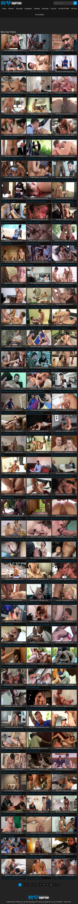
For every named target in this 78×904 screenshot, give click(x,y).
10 (51, 885)
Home (4, 8)
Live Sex (53, 8)
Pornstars (45, 8)
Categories (28, 8)
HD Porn (74, 8)
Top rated (19, 8)
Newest (11, 8)
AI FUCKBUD (39, 15)
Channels (37, 8)
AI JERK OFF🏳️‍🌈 (63, 8)
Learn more (67, 901)
